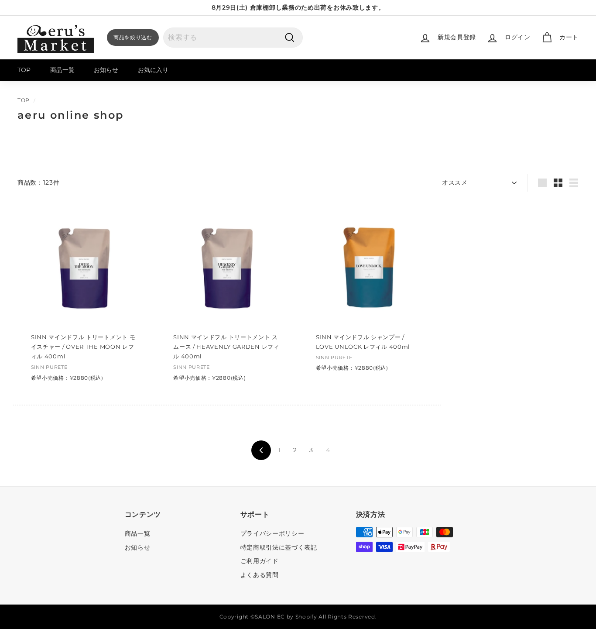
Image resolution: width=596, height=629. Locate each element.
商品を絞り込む (132, 37)
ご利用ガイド (259, 561)
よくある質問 (259, 575)
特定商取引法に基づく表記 (278, 547)
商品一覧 (62, 70)
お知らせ (106, 70)
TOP (24, 70)
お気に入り (153, 70)
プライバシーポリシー (272, 533)
